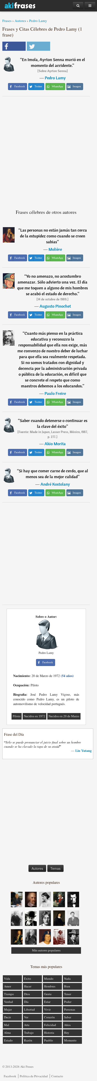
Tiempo (9, 994)
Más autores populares (46, 950)
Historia (49, 1032)
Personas (69, 1009)
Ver (26, 1017)
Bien (67, 986)
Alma (7, 1032)
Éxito (27, 978)
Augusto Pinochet (55, 306)
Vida (7, 978)
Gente (48, 994)
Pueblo (48, 1040)
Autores (20, 20)
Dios (27, 994)
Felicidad (50, 1025)
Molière (55, 249)
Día (26, 1002)
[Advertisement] (48, 151)
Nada (67, 978)
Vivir (47, 1009)
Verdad (8, 1002)
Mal (6, 1025)
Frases (7, 20)
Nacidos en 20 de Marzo (63, 716)
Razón (28, 1040)
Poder (67, 1002)
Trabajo (29, 1032)
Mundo (48, 978)
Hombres (49, 986)
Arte (26, 1025)
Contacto (57, 1076)
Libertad (29, 1009)
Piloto (16, 716)
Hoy (66, 1032)
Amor (7, 986)
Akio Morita (55, 443)
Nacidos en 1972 (34, 716)
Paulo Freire (55, 393)
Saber (67, 1017)
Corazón (49, 1017)
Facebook (10, 1076)
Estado (8, 1040)
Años (67, 1025)
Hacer (27, 986)
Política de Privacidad (34, 1076)
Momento (70, 1040)
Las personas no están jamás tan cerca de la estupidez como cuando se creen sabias (53, 235)
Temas (55, 868)
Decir (7, 1017)
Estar (47, 1002)
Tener (67, 994)
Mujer (8, 1009)
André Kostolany (55, 484)
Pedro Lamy (38, 20)
